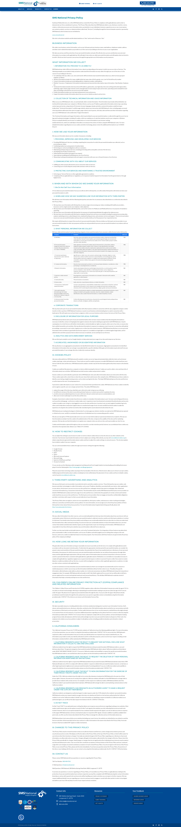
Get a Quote (99, 803)
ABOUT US (21, 9)
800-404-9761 (67, 761)
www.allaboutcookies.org (118, 438)
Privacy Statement (101, 796)
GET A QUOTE (98, 3)
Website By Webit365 (41, 825)
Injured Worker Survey (141, 796)
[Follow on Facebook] (156, 9)
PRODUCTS (38, 9)
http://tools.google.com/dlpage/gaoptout (80, 467)
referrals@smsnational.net (68, 801)
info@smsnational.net (68, 765)
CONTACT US (48, 9)
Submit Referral (100, 799)
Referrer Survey (139, 799)
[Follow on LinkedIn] (153, 9)
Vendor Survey (138, 803)
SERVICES (29, 9)
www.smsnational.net (58, 35)
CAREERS (55, 9)
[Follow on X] (162, 9)
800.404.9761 (148, 3)
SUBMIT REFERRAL (85, 3)
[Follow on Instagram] (159, 9)
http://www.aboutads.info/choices (61, 507)
